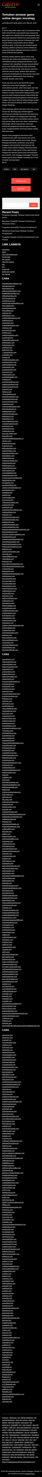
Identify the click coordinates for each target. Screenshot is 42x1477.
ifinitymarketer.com (9, 606)
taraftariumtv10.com (9, 1244)
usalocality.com (7, 669)
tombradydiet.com (8, 748)
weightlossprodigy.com (10, 360)
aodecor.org (6, 1345)
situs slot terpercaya (24, 1428)
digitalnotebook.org (9, 365)
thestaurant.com (8, 571)
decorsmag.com (8, 1079)
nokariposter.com (8, 1151)
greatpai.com (7, 822)
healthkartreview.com (9, 898)
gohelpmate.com (8, 1165)
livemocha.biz (7, 1355)
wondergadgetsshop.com (11, 770)
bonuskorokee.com (9, 584)
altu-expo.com (7, 800)
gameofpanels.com (9, 1156)
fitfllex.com (6, 1205)
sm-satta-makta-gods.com (11, 967)
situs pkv (21, 1440)
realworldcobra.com (9, 468)
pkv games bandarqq (25, 1418)
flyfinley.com (6, 333)
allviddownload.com (9, 1077)
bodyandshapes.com (9, 1011)
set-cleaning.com (8, 986)
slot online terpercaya (10, 255)
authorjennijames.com (10, 802)
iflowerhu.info (7, 1392)
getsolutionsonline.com (10, 1143)
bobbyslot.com (7, 350)
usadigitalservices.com (10, 1183)
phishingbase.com (8, 628)
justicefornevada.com (10, 414)
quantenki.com (7, 507)
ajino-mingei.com (8, 738)
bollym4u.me (7, 1370)
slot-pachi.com (7, 372)
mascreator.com (8, 925)
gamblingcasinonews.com (11, 1082)
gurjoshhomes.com (9, 745)
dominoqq (5, 250)
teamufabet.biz (7, 1072)
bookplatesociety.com (10, 755)
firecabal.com (7, 883)
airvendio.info (7, 1286)
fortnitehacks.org (8, 1340)
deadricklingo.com (8, 480)
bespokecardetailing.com (11, 785)
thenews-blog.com (8, 959)
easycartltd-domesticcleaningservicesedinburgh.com (21, 1026)
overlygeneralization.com (11, 407)
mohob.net (6, 357)
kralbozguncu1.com (9, 918)
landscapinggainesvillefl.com (12, 920)
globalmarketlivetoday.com (12, 888)
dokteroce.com (7, 1256)
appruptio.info (7, 1402)
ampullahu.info (7, 1303)
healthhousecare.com (10, 895)
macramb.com (7, 1217)
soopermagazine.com (10, 972)
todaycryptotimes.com (10, 962)
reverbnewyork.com (9, 711)
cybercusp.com (7, 1018)
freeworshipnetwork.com (11, 827)
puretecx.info (7, 1291)
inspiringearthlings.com (10, 913)
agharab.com (7, 809)
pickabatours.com (8, 301)
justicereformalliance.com (11, 728)
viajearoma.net (7, 804)
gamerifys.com (7, 1038)
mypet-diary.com (8, 1220)
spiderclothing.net (8, 768)
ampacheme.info (8, 1301)
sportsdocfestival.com (10, 645)
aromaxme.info (7, 1306)
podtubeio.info (7, 1325)
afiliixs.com (6, 834)
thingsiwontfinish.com (10, 650)
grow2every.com (8, 893)
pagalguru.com (7, 940)
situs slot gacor (7, 1442)
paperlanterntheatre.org (10, 824)
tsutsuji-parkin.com (9, 807)
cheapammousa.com (9, 812)
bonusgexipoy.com (9, 586)
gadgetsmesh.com (8, 411)
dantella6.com (7, 1109)
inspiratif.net (6, 1040)
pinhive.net (6, 1365)
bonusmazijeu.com (9, 579)
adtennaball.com (8, 1134)
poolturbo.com (7, 1279)
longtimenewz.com (9, 613)
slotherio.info (7, 1335)
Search (6, 201)
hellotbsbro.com (8, 419)
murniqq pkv (16, 1447)
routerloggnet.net (8, 1106)
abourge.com (7, 831)
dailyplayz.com (7, 596)
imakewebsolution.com (10, 325)
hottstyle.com (7, 908)
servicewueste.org (8, 1092)
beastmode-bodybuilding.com (13, 303)
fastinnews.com (8, 601)
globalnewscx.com (9, 443)
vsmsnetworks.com (9, 1043)
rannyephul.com (8, 1237)
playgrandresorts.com (10, 640)
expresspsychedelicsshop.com (13, 876)
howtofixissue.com (9, 1070)
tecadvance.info (8, 1293)
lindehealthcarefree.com (10, 293)
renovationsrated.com (10, 979)
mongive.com (7, 1138)
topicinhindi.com (8, 289)
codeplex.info (7, 777)
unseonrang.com (8, 431)
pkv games (24, 169)
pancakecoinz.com (9, 330)
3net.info (5, 775)
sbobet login (18, 1442)
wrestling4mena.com (9, 1175)
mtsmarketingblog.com (10, 1269)
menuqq (5, 1418)
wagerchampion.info (9, 475)
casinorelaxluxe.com (9, 588)
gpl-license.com (7, 891)
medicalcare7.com (8, 1131)
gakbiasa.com (7, 1389)
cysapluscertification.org (11, 1338)
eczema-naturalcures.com (11, 792)
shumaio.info (7, 1333)
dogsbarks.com (7, 863)
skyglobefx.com (8, 483)
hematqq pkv (27, 1447)
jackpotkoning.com (9, 608)
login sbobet (18, 1445)
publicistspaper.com (9, 991)
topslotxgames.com (9, 1104)
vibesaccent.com (8, 679)
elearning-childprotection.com (12, 1173)
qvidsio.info (6, 1330)
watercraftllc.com (8, 829)
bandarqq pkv (15, 1435)
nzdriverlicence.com (9, 937)
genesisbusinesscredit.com (12, 1207)
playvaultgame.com (9, 638)
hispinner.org (6, 1146)
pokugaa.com (7, 635)
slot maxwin (27, 1425)
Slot (15, 169)
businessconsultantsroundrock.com (15, 1013)
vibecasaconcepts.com (10, 502)
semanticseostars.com (10, 397)
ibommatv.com (7, 1047)
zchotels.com (7, 950)
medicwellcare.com (9, 512)
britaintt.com (6, 1021)
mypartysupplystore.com (11, 694)
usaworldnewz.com (9, 664)
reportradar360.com (9, 1239)
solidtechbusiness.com (10, 525)
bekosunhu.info (7, 1315)
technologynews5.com (10, 954)
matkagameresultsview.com (12, 1141)
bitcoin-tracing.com (9, 1009)
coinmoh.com (7, 854)
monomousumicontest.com (12, 478)
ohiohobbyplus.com (9, 733)
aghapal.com (7, 797)
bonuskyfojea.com (8, 581)
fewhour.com (7, 392)
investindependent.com (10, 915)
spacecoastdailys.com (10, 974)
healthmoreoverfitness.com (12, 1102)
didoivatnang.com (8, 861)
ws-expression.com (9, 947)
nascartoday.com (8, 932)
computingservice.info (10, 424)
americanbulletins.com (10, 839)
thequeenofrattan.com (10, 453)
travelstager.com (8, 1232)
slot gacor (24, 1423)
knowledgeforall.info (9, 1178)
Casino (6, 169)
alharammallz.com (9, 836)
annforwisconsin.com (10, 696)
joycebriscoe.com (8, 689)
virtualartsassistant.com (11, 542)
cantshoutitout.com (9, 1060)
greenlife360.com (8, 1057)
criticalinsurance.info (9, 1148)
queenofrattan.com (9, 451)
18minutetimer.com (9, 394)
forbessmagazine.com (10, 886)
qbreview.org (6, 1089)
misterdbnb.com (8, 559)
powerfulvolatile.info (9, 1328)
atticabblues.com (8, 846)
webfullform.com (8, 1075)
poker (4, 252)
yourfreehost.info (8, 741)
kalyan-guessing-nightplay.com (13, 1153)
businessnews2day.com (10, 517)
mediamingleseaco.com (10, 1266)
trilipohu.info (6, 1399)
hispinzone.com (8, 1114)
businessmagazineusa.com (12, 510)
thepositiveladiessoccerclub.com (14, 814)
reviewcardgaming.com (10, 527)
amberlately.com (8, 686)
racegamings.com (8, 630)
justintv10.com (7, 1261)
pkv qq (27, 1432)
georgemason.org (8, 286)
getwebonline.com (8, 1193)
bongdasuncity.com (9, 370)
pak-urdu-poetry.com (9, 434)
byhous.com (6, 1379)
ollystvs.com (6, 441)
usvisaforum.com (8, 716)
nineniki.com (6, 1126)
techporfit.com (7, 1050)
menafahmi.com (8, 927)
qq (14, 1450)
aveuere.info (6, 379)
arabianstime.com (8, 844)
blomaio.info (6, 1320)
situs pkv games (8, 262)
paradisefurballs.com (9, 377)
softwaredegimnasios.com (11, 969)
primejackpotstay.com (10, 633)
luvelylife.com (7, 1215)
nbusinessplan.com (9, 1055)
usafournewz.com (8, 672)
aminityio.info (7, 1296)
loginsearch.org (7, 1343)
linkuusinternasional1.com (11, 763)
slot (34, 169)
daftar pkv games (8, 272)
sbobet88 (14, 1425)
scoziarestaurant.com (10, 981)
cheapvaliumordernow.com (12, 547)
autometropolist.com (9, 849)
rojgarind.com (7, 389)
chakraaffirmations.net (10, 340)
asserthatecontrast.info (10, 1308)
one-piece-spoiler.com (10, 461)
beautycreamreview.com (11, 851)
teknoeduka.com (8, 957)
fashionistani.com (8, 878)
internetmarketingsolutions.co (13, 439)
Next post (21, 188)
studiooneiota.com (9, 463)
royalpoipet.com (8, 569)
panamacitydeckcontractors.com (14, 1224)
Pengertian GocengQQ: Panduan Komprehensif (19, 227)
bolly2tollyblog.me (8, 1372)
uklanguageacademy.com (11, 291)
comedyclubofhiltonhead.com (13, 539)
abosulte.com (7, 996)
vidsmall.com (7, 515)
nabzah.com (6, 1136)
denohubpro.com (8, 456)
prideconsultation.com (10, 335)
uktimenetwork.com (9, 662)
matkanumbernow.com (10, 1097)
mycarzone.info (7, 500)
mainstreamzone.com (10, 399)
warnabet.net (7, 1367)
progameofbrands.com (10, 1087)
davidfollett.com (8, 706)
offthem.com (7, 1045)
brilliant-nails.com (8, 1252)
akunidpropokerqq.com (10, 782)
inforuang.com (7, 1210)
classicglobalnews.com (10, 1016)
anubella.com (7, 1001)
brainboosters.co (8, 684)
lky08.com (6, 1197)
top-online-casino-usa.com (11, 1119)
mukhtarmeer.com (8, 930)
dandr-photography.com (10, 1254)
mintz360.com (7, 355)
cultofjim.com (7, 701)
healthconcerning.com (10, 387)
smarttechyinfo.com (9, 362)
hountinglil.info (7, 338)
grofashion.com (8, 623)
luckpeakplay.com (8, 618)
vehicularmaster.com (9, 677)
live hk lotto (6, 257)
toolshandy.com (8, 1229)
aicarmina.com (7, 691)
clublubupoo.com (8, 576)
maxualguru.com (8, 367)
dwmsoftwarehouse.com (11, 866)
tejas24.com (6, 1276)
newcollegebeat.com (9, 709)
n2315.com (6, 1190)
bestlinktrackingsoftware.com (12, 574)
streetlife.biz (6, 1357)
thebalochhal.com (8, 674)
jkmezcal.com (7, 561)
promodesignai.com (9, 989)
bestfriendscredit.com (10, 787)
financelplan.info (8, 306)
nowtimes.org (7, 1350)
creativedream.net (8, 1188)
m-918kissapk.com (9, 1384)
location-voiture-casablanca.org (13, 534)
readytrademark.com (9, 977)
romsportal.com (8, 643)
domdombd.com (8, 593)
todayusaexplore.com (10, 667)
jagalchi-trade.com (8, 721)
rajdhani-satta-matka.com (11, 1168)
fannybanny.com (8, 603)
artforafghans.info (8, 1283)
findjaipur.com (7, 699)
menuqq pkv (6, 1447)
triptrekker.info (7, 493)
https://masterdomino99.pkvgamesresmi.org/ (18, 1462)
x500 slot (12, 1428)
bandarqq (20, 1450)
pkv (3, 264)
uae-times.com (7, 1035)
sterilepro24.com (8, 522)
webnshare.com (8, 404)
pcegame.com (7, 942)
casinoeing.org (7, 1352)
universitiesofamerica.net (11, 1084)
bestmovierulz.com (9, 718)
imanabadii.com (8, 1397)
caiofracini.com (7, 426)
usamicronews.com (9, 620)
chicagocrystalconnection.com (13, 1394)
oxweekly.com (7, 1222)
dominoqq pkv (7, 1450)
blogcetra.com (7, 436)
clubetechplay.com (9, 591)
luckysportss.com (8, 616)
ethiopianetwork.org (9, 409)
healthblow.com (8, 1163)
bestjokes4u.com (8, 343)
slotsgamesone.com (9, 1111)
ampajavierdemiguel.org (11, 682)
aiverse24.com (7, 999)
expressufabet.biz (8, 1062)
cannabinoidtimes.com (10, 382)
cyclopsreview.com (9, 856)
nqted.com (6, 935)
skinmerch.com (7, 713)
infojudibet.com (7, 311)
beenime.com (7, 549)
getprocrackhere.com (9, 598)
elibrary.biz (6, 790)
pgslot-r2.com (7, 945)
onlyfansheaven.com (9, 1195)
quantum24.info (8, 505)
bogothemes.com (8, 736)
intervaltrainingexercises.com (12, 564)
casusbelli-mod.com (9, 753)
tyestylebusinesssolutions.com (13, 566)
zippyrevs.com (7, 1094)
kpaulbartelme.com (9, 537)
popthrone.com (7, 320)
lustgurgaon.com (8, 345)
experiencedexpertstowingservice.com (15, 529)
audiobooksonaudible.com (11, 1004)
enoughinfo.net (7, 1362)
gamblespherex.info (9, 485)
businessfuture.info (9, 308)
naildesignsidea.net (9, 819)
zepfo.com (6, 952)
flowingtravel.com (8, 1124)
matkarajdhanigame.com (11, 318)
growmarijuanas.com (9, 402)
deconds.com (7, 1023)
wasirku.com (6, 1274)
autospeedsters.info (9, 473)
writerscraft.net (7, 1170)
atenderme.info (7, 1311)
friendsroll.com (7, 765)
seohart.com (6, 984)
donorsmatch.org (8, 1347)
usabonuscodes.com (9, 964)
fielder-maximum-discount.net (13, 1202)
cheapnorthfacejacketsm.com (13, 743)
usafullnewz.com (8, 659)
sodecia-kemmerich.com (11, 552)
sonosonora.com (8, 760)
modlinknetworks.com (10, 611)
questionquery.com (9, 1247)
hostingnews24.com (9, 905)
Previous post (21, 181)
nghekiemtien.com (8, 1271)
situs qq (8, 1440)
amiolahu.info (7, 1298)
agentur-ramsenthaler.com (11, 488)
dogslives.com (7, 446)
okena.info (6, 780)
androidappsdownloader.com (12, 1158)
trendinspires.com (8, 1234)
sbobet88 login (7, 1445)
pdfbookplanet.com (9, 448)
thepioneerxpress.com (10, 1067)
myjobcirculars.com (9, 1099)
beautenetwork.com (9, 1006)
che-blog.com (7, 328)
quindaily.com (7, 994)
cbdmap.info (6, 313)
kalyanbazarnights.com (10, 1116)
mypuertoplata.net (8, 1065)
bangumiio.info (7, 1313)
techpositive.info (8, 429)
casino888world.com (9, 557)
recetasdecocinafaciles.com (12, 817)
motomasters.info (8, 498)
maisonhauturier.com (9, 922)
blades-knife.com (8, 458)
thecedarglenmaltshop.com (12, 284)
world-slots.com (8, 323)
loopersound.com (8, 723)
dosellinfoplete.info (9, 1323)
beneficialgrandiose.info (10, 1318)
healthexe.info (7, 1288)
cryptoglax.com (7, 731)
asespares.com (7, 841)
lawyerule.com (7, 1264)
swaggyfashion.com (9, 1242)
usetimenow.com (8, 1161)
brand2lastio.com (8, 1180)
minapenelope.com (9, 726)
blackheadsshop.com (10, 532)
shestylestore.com (8, 647)
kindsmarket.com (8, 1212)
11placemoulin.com (9, 352)
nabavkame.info (8, 1387)
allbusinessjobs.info (9, 296)
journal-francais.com (9, 1259)
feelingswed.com (8, 881)
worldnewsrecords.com (10, 520)
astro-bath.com (7, 795)
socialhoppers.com (9, 1185)
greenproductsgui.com (10, 384)
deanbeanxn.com (8, 316)
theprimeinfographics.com (11, 544)
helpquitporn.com (8, 900)
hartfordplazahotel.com (10, 1382)
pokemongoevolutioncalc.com (13, 625)
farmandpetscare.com (10, 421)
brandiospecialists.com (10, 1129)
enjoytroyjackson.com (10, 868)
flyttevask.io (6, 1377)
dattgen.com (6, 859)
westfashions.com (8, 1227)
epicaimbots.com (8, 871)
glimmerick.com (8, 704)
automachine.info (8, 470)
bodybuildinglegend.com (11, 1249)
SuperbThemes (29, 1474)
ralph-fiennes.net (8, 1200)
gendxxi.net (6, 495)
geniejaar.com (7, 348)
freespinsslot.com (8, 375)
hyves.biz (5, 1360)
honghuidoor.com (8, 1121)
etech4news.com (8, 873)
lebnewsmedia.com (9, 758)
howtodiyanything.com (10, 910)
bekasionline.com (8, 1052)
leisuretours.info (8, 416)
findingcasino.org (8, 466)
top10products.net (8, 298)
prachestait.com (8, 1281)
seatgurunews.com (9, 772)
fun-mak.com (7, 554)
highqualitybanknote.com (11, 903)
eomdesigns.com (8, 490)
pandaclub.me (7, 1374)
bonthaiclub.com (8, 750)
